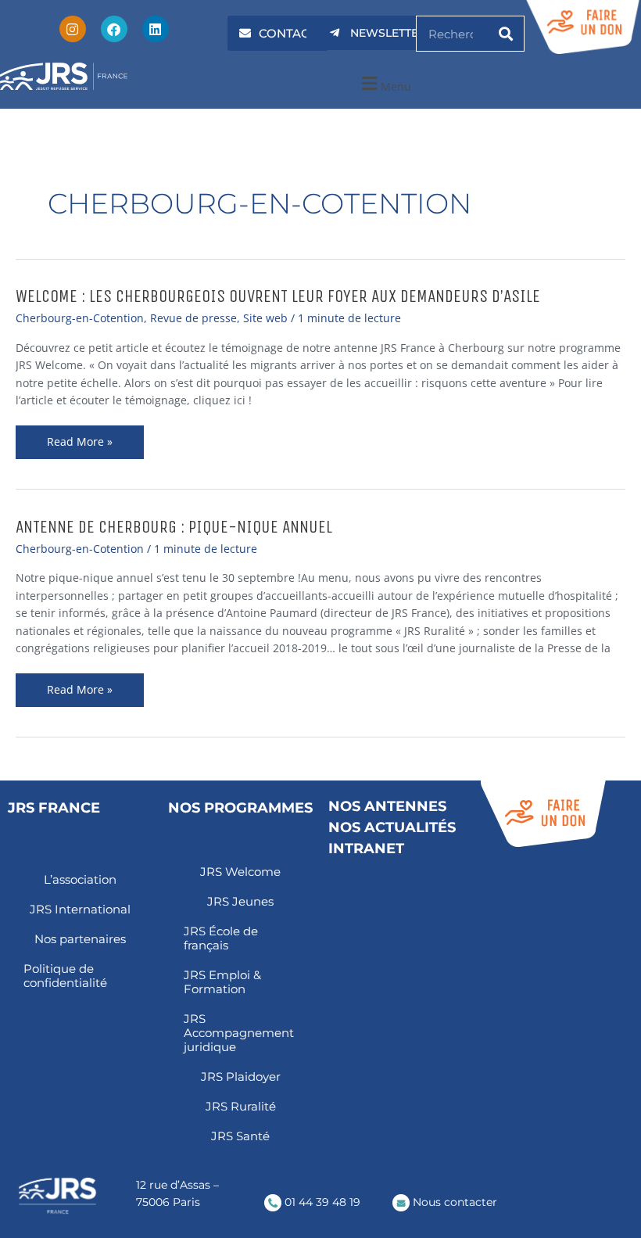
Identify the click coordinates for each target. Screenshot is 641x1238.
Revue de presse (193, 317)
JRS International (80, 909)
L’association (80, 879)
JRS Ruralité (241, 1106)
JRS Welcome (240, 871)
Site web (265, 317)
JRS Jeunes (240, 901)
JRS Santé (240, 1136)
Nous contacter (453, 1202)
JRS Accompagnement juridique (239, 1032)
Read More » (91, 442)
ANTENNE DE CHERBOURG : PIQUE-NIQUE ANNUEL (174, 527)
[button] (384, 84)
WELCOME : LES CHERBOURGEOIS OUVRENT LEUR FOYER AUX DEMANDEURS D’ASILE (278, 296)
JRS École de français (221, 938)
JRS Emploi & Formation (222, 981)
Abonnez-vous (522, 902)
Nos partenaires (80, 938)
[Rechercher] (506, 33)
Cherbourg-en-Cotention (80, 317)
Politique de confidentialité (65, 975)
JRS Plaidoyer (241, 1076)
